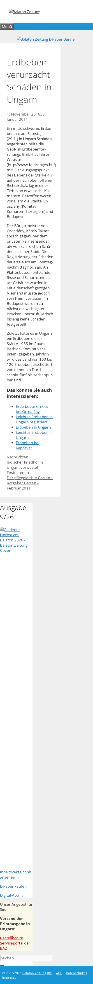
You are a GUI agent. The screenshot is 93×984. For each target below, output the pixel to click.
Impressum (10, 977)
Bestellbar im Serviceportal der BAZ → (15, 943)
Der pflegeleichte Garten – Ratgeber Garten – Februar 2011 (30, 483)
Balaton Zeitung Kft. (37, 973)
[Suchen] (2, 965)
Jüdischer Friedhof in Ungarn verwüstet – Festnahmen (25, 467)
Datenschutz (75, 973)
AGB (59, 973)
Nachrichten (17, 457)
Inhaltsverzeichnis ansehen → (16, 874)
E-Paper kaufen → (15, 886)
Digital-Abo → (12, 895)
